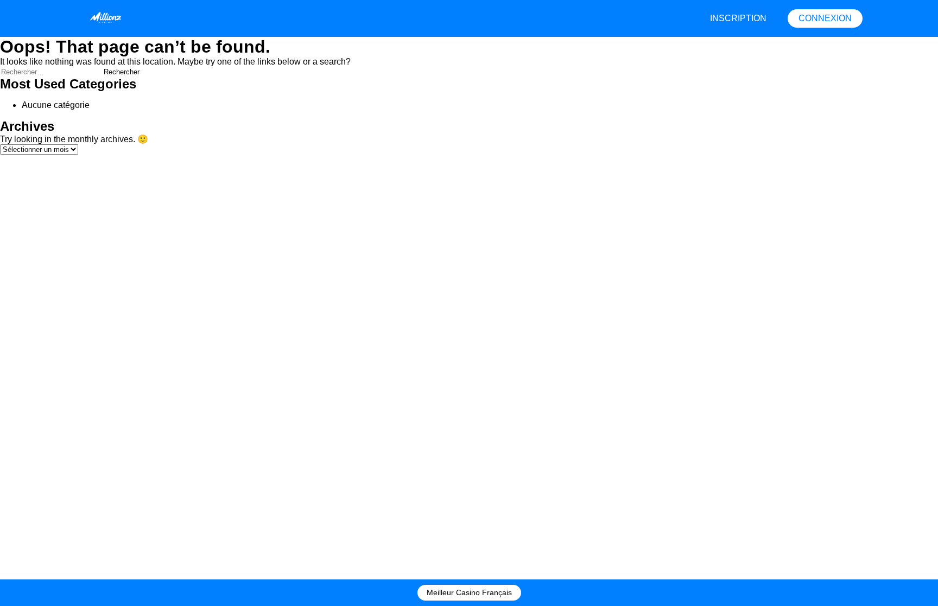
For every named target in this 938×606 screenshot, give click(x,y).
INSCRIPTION (738, 18)
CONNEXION (825, 18)
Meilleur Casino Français (469, 592)
